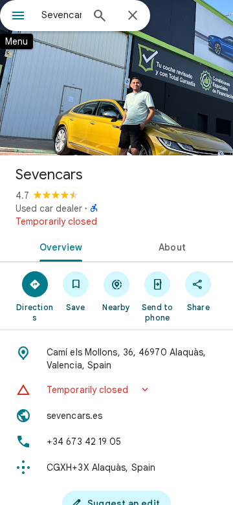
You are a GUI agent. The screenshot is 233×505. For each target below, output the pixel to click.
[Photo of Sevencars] (116, 77)
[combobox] (61, 15)
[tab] (59, 246)
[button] (116, 390)
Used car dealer (49, 208)
